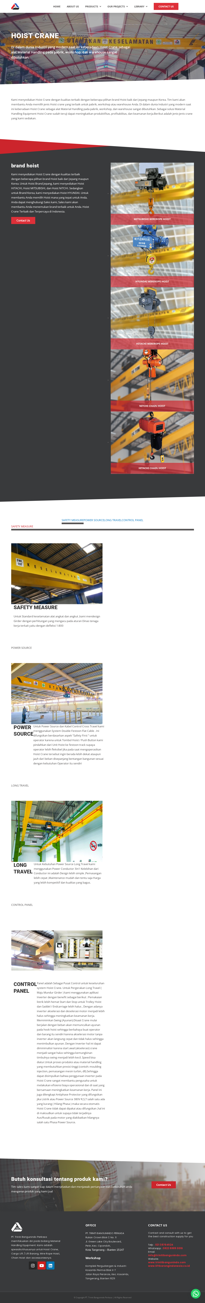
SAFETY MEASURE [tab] (22, 526)
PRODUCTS (91, 6)
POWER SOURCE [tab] (21, 648)
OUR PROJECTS (116, 6)
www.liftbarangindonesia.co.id (169, 1266)
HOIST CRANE (35, 36)
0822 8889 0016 (172, 1248)
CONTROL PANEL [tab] (22, 905)
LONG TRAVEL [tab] (20, 785)
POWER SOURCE (94, 520)
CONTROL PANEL (132, 520)
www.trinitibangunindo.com (167, 1262)
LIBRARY (139, 6)
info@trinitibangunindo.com (167, 1255)
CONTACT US (166, 6)
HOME (56, 6)
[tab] (73, 521)
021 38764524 (164, 1244)
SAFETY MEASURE (73, 520)
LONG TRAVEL (113, 520)
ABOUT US (73, 6)
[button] (196, 1294)
